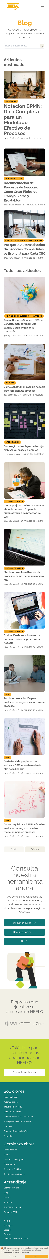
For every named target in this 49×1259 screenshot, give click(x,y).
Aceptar (36, 1256)
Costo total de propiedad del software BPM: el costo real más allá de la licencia (22, 765)
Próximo (35, 849)
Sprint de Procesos (12, 1112)
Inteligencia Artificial (13, 1107)
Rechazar (12, 1256)
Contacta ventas (22, 1072)
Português (8, 1225)
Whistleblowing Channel (15, 1174)
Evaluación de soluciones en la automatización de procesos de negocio (22, 639)
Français (7, 1234)
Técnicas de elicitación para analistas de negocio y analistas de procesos (24, 702)
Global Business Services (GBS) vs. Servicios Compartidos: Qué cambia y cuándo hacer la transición (24, 326)
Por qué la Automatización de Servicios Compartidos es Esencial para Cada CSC (24, 249)
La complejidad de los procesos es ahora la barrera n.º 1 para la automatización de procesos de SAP (24, 511)
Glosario (7, 1197)
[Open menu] (42, 6)
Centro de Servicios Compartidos (18, 1117)
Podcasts (8, 1202)
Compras (8, 1126)
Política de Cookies (12, 1169)
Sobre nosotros (10, 1150)
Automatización (11, 1102)
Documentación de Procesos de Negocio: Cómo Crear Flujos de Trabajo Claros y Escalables (21, 191)
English (7, 1221)
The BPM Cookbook (12, 1207)
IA (22, 941)
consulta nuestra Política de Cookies (15, 1252)
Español (7, 1230)
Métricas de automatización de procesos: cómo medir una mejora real (24, 576)
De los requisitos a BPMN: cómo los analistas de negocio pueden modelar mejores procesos (24, 828)
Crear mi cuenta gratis (14, 1159)
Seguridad (8, 1136)
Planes (7, 1155)
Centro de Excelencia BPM (15, 1131)
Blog (6, 1193)
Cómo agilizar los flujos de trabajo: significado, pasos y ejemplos (24, 448)
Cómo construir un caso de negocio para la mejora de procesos (24, 388)
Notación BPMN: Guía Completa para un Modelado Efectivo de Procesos (23, 119)
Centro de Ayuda (11, 1188)
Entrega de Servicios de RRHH (17, 1121)
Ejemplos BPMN (11, 1212)
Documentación (22, 922)
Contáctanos (9, 1164)
